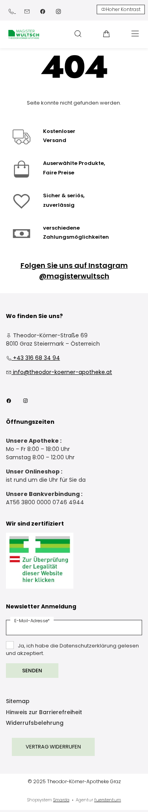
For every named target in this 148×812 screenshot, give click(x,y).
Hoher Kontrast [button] (123, 9)
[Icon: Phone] (12, 10)
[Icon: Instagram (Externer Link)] (58, 10)
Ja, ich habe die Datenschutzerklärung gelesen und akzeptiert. (72, 649)
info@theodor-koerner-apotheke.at (59, 372)
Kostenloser (59, 131)
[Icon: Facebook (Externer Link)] (42, 10)
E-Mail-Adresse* (32, 620)
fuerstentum (107, 800)
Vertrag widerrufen (53, 746)
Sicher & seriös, (63, 195)
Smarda (61, 800)
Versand (54, 140)
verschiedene (61, 228)
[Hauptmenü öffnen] (135, 33)
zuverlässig (59, 205)
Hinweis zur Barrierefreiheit (44, 712)
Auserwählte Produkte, (74, 163)
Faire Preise (58, 172)
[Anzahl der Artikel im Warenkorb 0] (106, 33)
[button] (78, 33)
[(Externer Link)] (39, 561)
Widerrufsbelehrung (35, 723)
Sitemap (18, 701)
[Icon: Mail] (27, 10)
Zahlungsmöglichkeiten (76, 237)
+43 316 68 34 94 (33, 358)
